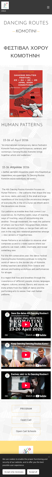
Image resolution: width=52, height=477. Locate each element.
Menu (48, 7)
